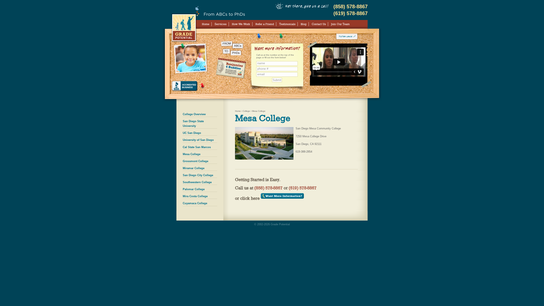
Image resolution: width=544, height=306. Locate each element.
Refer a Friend (264, 24)
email (261, 74)
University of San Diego (198, 140)
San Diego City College (198, 175)
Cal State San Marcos (197, 147)
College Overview (194, 114)
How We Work (241, 24)
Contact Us (319, 24)
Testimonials (287, 24)
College (246, 111)
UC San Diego (192, 133)
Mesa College (191, 154)
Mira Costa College (195, 196)
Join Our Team (340, 24)
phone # (262, 68)
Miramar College (193, 168)
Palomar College (194, 189)
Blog (303, 24)
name (261, 63)
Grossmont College (195, 161)
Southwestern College (197, 182)
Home (205, 24)
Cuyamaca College (195, 203)
